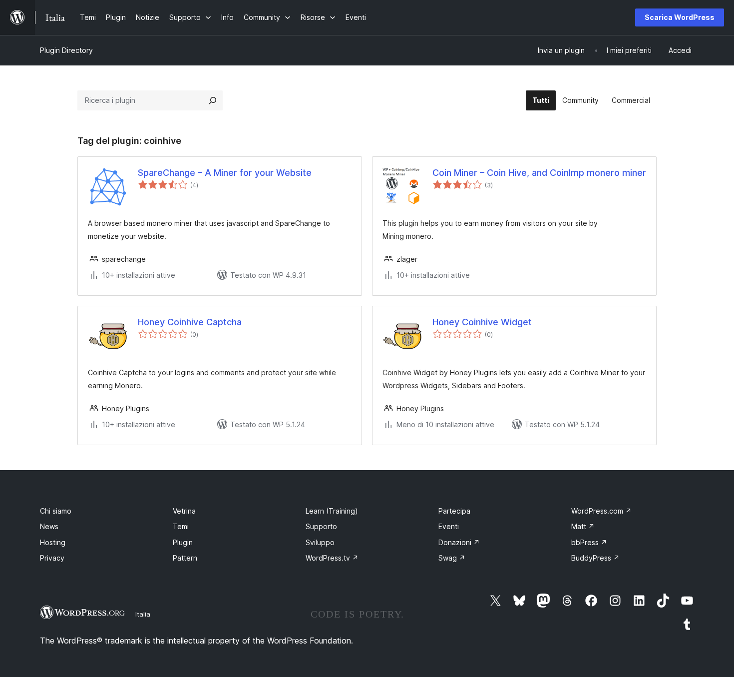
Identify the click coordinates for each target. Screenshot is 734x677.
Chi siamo (55, 511)
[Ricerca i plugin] (213, 100)
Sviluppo (320, 542)
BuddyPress (595, 558)
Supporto (321, 526)
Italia (142, 614)
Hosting (52, 542)
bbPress (589, 542)
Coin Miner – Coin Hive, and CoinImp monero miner (539, 172)
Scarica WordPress (680, 17)
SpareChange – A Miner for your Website (225, 172)
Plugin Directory (66, 50)
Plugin (183, 542)
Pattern (185, 558)
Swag (451, 558)
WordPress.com (601, 511)
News (49, 526)
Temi (181, 526)
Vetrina (184, 511)
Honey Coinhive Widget (482, 322)
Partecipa (454, 511)
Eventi (448, 526)
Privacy (52, 558)
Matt (583, 526)
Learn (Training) (332, 511)
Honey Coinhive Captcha (190, 322)
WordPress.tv (332, 558)
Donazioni (459, 542)
